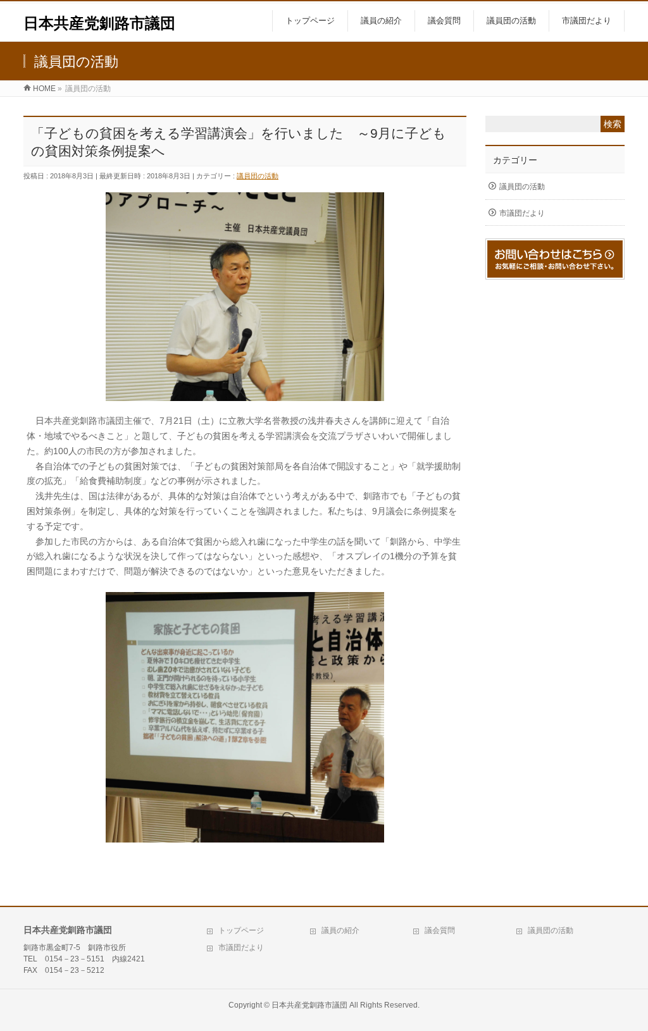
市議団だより (522, 213)
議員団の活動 (257, 176)
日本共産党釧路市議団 (99, 23)
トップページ (241, 930)
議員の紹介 (340, 930)
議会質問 (440, 930)
